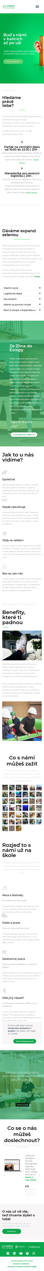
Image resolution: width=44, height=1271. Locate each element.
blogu (37, 276)
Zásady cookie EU (21, 1264)
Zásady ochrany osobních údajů (22, 1266)
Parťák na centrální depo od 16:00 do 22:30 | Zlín (22, 148)
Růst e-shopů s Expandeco (19, 310)
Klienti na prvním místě (17, 304)
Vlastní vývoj (11, 288)
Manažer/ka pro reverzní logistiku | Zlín (22, 175)
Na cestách (10, 299)
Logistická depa (13, 293)
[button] (37, 6)
